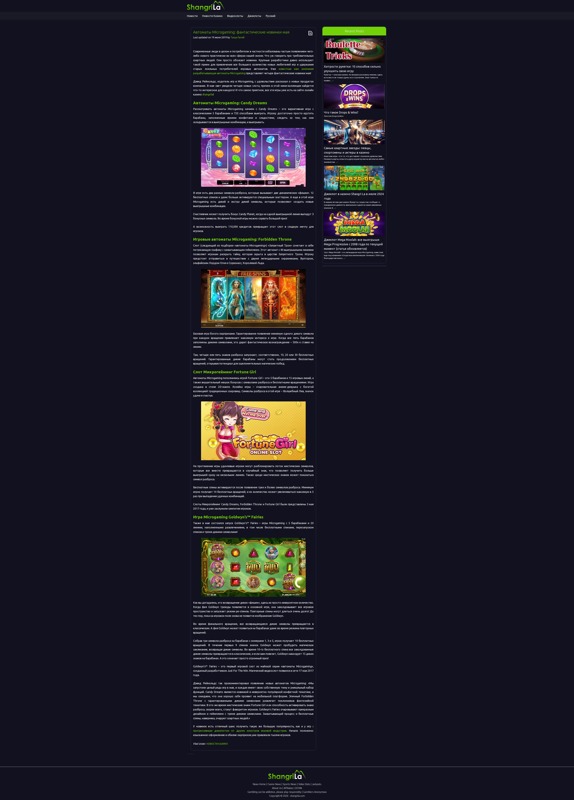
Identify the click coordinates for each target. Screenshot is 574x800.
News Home (259, 784)
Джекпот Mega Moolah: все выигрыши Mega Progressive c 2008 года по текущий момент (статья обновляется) (353, 244)
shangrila (207, 94)
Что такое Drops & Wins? (341, 112)
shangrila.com (297, 795)
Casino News (274, 784)
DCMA (298, 788)
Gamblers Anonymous (315, 792)
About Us (277, 788)
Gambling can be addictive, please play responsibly (274, 792)
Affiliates (288, 788)
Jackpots (316, 784)
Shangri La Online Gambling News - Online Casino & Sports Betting (214, 6)
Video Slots (304, 784)
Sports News (289, 784)
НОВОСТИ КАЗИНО (217, 743)
